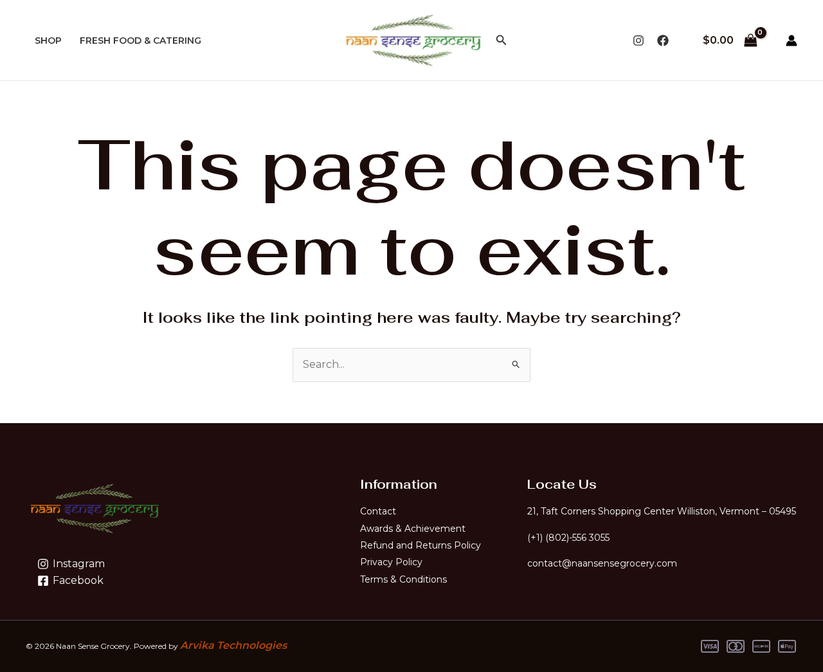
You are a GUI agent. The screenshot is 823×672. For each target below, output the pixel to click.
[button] (501, 40)
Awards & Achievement (413, 528)
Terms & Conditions (403, 579)
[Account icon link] (791, 40)
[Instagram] (638, 40)
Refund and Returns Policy (420, 545)
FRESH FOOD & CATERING (140, 40)
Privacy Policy (391, 562)
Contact (378, 511)
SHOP (48, 40)
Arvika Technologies (233, 645)
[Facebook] (663, 40)
